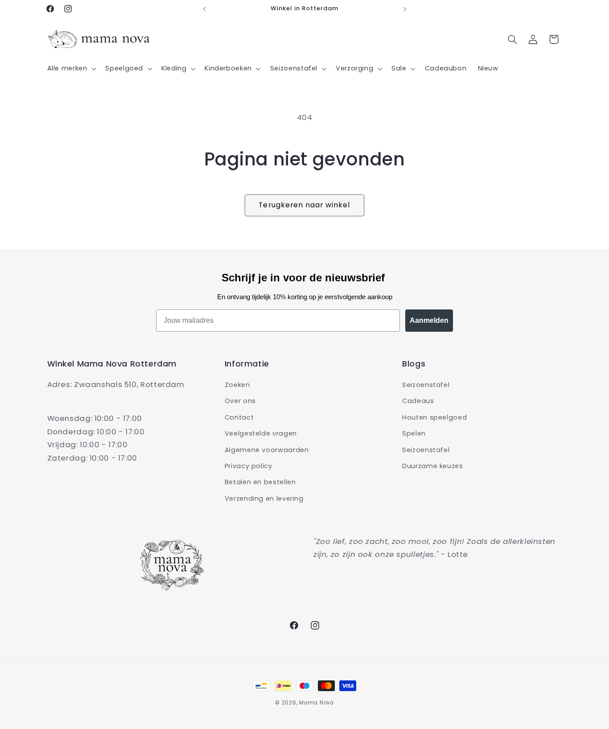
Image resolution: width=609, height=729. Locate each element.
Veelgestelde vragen (261, 433)
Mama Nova (316, 702)
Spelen (414, 433)
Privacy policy (248, 465)
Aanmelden (429, 320)
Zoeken (237, 384)
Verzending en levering (264, 498)
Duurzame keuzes (432, 465)
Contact (239, 417)
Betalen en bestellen (260, 482)
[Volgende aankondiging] (405, 9)
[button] (70, 68)
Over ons (240, 400)
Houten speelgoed (434, 417)
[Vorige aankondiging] (204, 9)
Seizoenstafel (425, 384)
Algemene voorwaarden (267, 449)
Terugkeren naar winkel (304, 205)
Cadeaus (418, 400)
